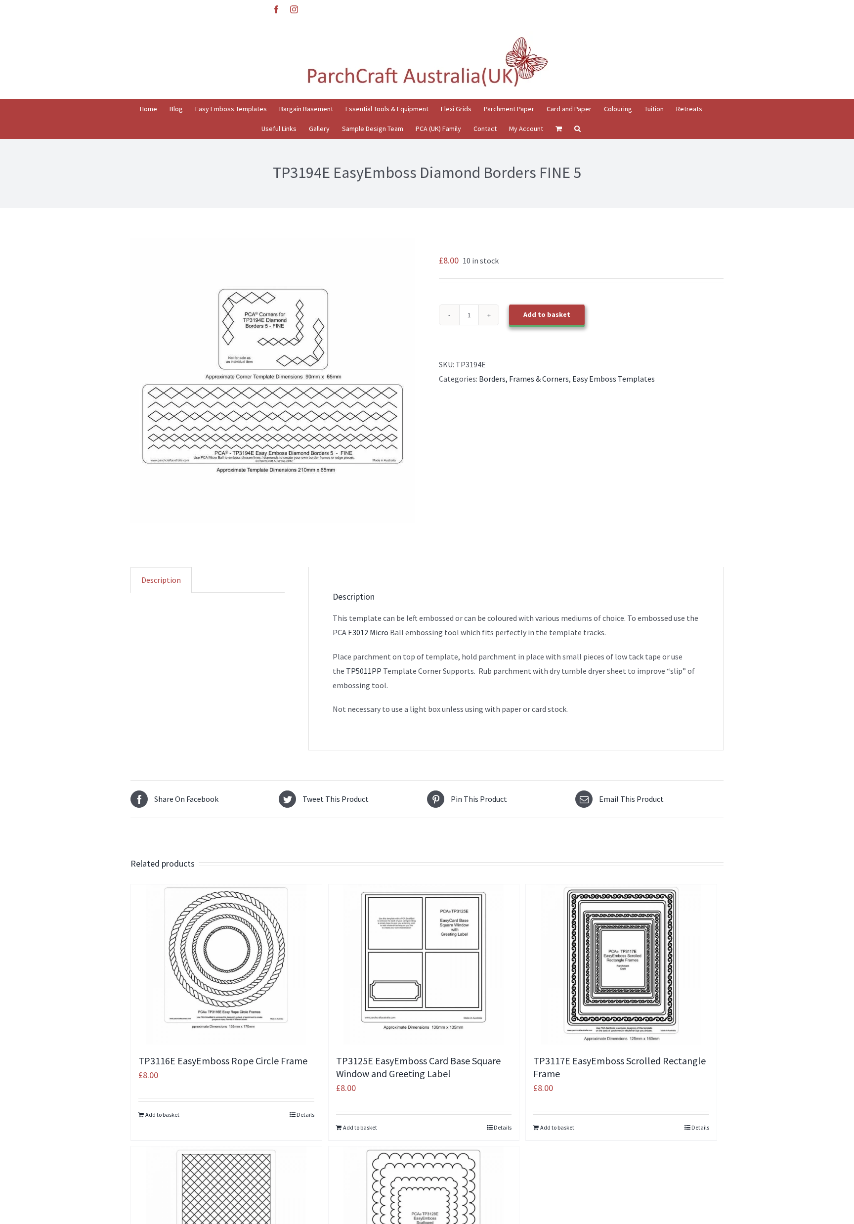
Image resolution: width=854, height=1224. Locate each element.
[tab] (161, 580)
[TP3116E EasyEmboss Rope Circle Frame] (226, 964)
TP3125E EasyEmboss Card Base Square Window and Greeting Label (418, 1067)
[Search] (577, 128)
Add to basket (546, 314)
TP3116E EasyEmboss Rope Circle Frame (222, 1060)
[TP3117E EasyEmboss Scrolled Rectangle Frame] (621, 964)
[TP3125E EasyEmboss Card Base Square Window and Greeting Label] (424, 964)
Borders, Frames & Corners (524, 379)
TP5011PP (363, 671)
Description (161, 580)
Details (305, 1114)
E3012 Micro (368, 632)
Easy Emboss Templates (613, 379)
